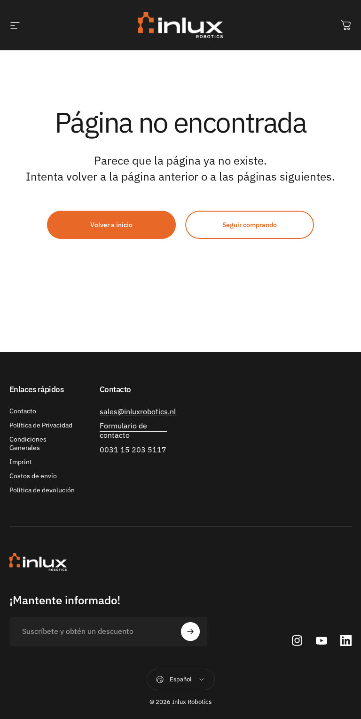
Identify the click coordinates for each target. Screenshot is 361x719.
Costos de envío (33, 476)
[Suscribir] (190, 631)
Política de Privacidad (40, 425)
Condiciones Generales (28, 443)
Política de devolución (42, 490)
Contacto (22, 411)
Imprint (20, 462)
